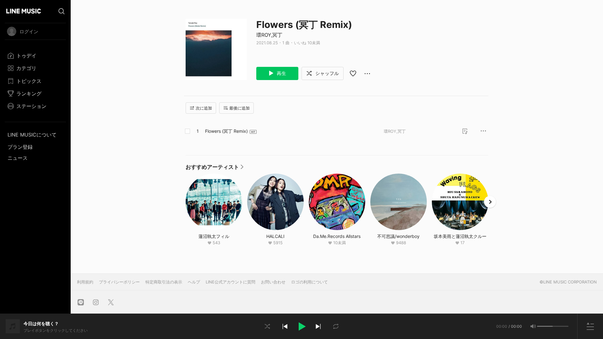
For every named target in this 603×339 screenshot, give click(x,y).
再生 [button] (280, 73)
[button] (301, 326)
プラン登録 (20, 147)
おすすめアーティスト (214, 169)
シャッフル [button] (326, 73)
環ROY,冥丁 (269, 35)
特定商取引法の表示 (163, 281)
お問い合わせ (273, 281)
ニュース (18, 158)
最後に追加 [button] (239, 107)
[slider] (545, 326)
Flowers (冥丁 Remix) (226, 131)
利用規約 (85, 281)
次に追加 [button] (204, 107)
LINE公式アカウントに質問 (230, 281)
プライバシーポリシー (119, 281)
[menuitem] (35, 56)
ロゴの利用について (309, 281)
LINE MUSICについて (32, 135)
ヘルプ (194, 281)
